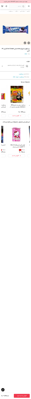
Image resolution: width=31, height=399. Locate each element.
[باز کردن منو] (28, 6)
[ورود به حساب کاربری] (6, 6)
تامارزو (28, 11)
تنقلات (16, 11)
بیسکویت (11, 11)
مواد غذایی (22, 11)
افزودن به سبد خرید (21, 396)
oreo (26, 54)
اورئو (17, 77)
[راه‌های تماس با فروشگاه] (2, 389)
